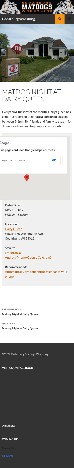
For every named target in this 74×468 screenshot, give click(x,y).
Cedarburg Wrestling (18, 19)
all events (7, 455)
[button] (26, 178)
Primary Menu (69, 19)
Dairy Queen (13, 229)
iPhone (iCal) (13, 252)
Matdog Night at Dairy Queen (20, 312)
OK (54, 160)
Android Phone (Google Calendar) (28, 257)
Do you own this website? (14, 160)
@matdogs (8, 425)
